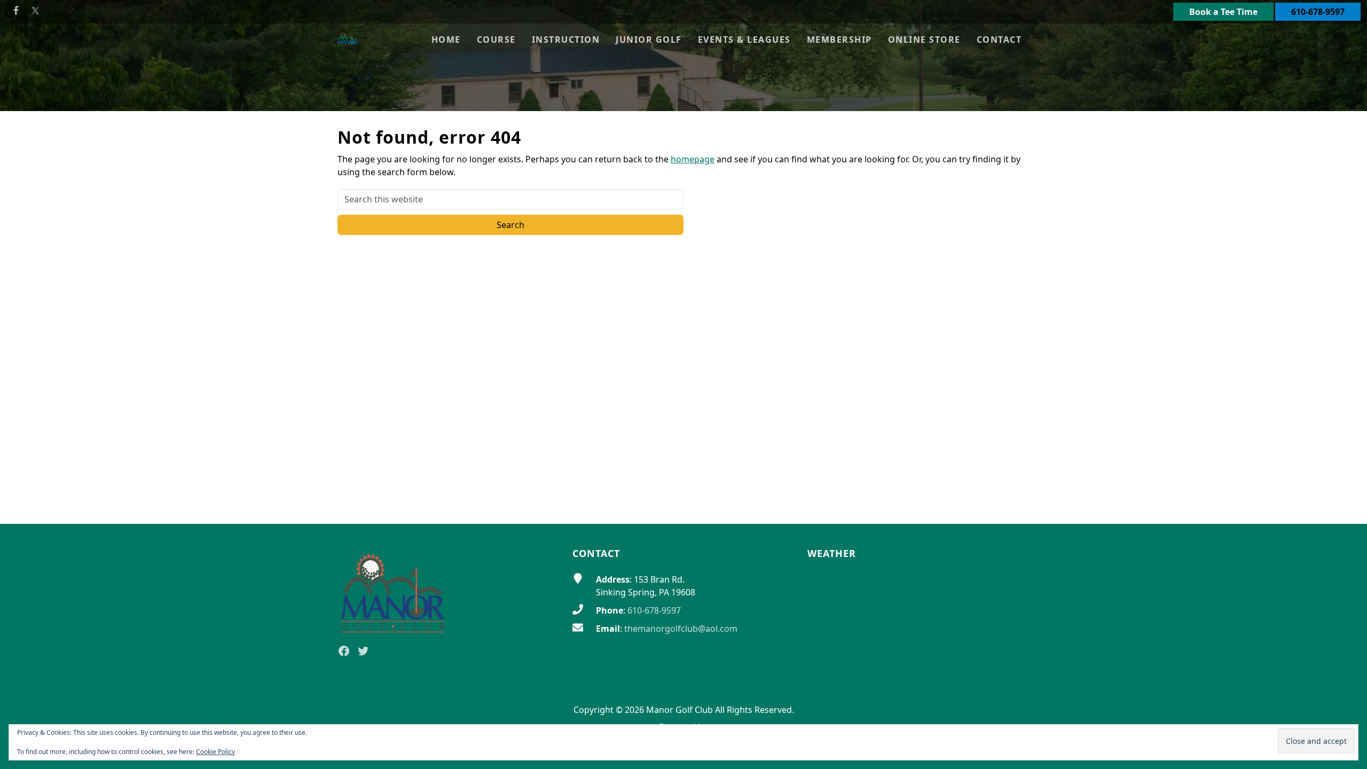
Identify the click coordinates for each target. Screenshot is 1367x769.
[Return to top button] (1346, 504)
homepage (692, 159)
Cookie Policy (215, 751)
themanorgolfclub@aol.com (680, 628)
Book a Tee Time (1223, 12)
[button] (496, 39)
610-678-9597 (1318, 12)
